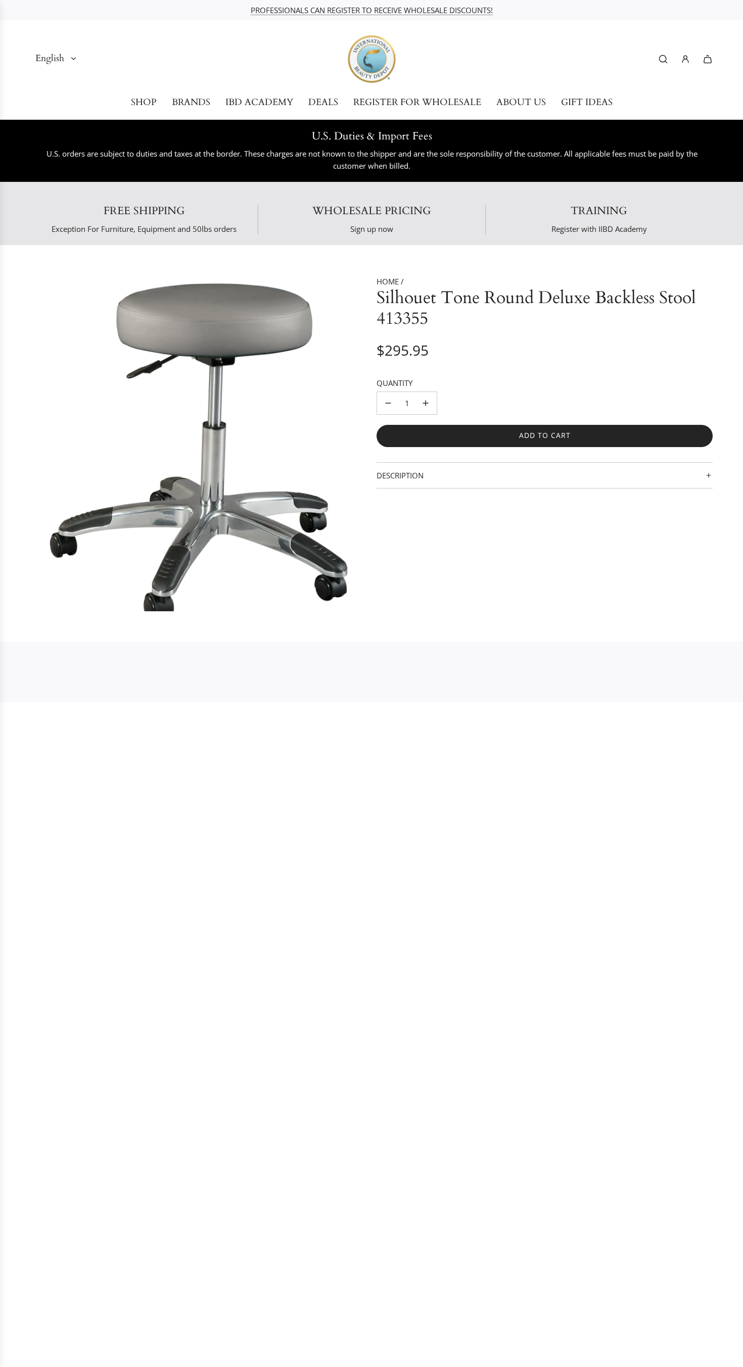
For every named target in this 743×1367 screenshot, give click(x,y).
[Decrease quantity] (388, 403)
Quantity (394, 383)
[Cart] (707, 59)
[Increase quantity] (425, 403)
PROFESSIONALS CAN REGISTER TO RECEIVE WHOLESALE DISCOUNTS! (372, 10)
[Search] (663, 59)
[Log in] (685, 59)
